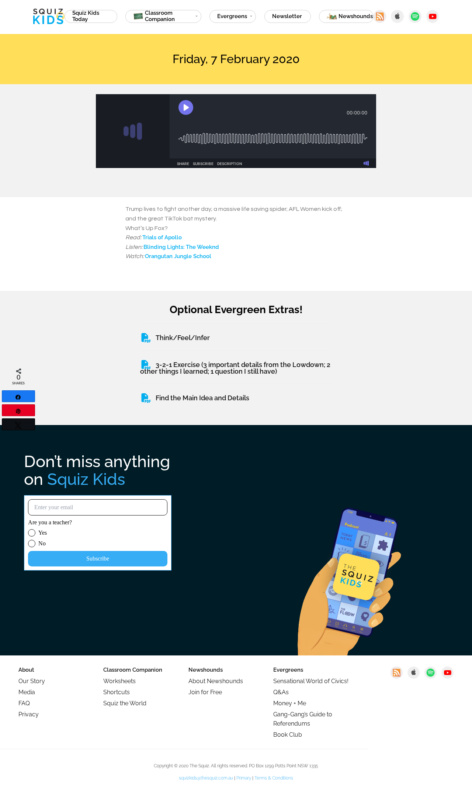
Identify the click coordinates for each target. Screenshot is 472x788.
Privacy (28, 714)
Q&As (281, 692)
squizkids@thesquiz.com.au (206, 778)
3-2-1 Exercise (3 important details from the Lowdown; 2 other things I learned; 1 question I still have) (235, 368)
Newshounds (205, 670)
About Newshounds (215, 681)
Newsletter (287, 16)
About (26, 670)
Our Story (31, 681)
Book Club (287, 734)
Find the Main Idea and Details (202, 398)
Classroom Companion (132, 670)
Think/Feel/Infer (183, 338)
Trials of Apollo (162, 237)
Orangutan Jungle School (178, 256)
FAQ (24, 703)
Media (26, 692)
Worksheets (119, 681)
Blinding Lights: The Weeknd (181, 247)
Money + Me (289, 703)
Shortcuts (116, 692)
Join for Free (205, 692)
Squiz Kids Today (85, 16)
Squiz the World (124, 703)
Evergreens (232, 16)
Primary (243, 778)
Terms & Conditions (273, 778)
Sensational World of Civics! (310, 681)
